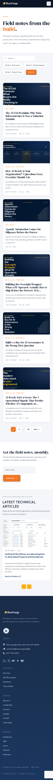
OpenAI (6, 750)
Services (6, 673)
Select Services (12, 65)
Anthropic (7, 754)
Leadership (7, 705)
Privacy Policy (10, 774)
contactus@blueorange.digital (18, 649)
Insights (6, 714)
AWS (5, 741)
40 (28, 429)
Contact (6, 718)
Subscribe (11, 478)
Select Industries (13, 72)
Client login (7, 722)
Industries (7, 682)
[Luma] (17, 660)
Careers (6, 709)
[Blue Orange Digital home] (10, 3)
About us (6, 700)
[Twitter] (8, 660)
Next (35, 429)
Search (31, 72)
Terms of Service (27, 774)
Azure (5, 746)
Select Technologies (35, 65)
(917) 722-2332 (12, 653)
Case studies (8, 686)
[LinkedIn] (4, 660)
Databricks (7, 737)
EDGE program (9, 677)
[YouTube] (22, 660)
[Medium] (13, 660)
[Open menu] (49, 3)
